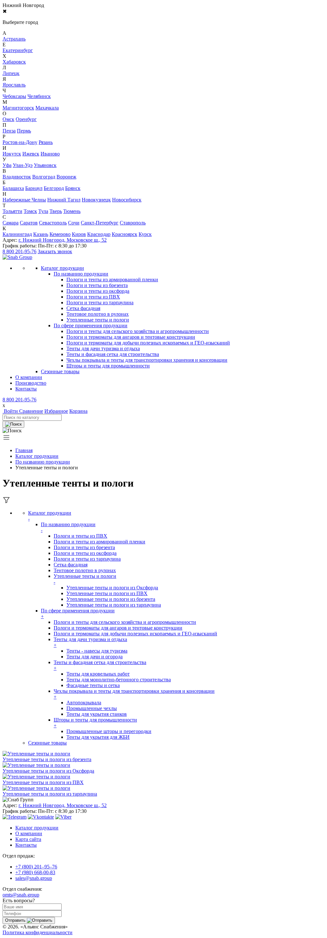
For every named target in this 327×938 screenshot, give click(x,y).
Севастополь (53, 222)
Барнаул (33, 188)
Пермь (24, 130)
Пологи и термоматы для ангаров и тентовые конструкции (130, 337)
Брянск (72, 188)
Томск (30, 211)
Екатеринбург (18, 50)
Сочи (74, 222)
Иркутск (12, 153)
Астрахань (14, 39)
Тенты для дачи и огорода (94, 656)
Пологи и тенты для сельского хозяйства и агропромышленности (137, 331)
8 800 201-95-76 (19, 251)
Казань (40, 234)
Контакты (26, 388)
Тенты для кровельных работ (98, 674)
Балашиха (13, 188)
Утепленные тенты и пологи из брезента (110, 599)
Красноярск (124, 234)
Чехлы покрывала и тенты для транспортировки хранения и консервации (146, 360)
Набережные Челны (24, 199)
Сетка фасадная (83, 308)
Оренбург (26, 119)
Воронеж (66, 176)
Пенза (9, 130)
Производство (30, 383)
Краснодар (98, 234)
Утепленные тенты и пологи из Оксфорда (112, 587)
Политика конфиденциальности (37, 932)
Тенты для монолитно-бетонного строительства (118, 679)
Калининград (17, 234)
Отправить (16, 920)
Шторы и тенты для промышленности (108, 365)
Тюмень (71, 211)
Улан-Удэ (23, 165)
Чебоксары (14, 96)
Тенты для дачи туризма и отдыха (103, 348)
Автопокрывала (83, 702)
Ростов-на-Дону (20, 142)
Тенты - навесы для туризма (96, 651)
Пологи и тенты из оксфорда (97, 291)
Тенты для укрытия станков (96, 714)
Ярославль (14, 84)
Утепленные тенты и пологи (97, 319)
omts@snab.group (21, 894)
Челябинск (39, 96)
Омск (8, 119)
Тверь (55, 211)
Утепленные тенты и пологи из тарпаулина (113, 605)
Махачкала (47, 107)
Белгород (54, 188)
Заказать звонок (55, 251)
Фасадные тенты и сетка (93, 685)
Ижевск (30, 153)
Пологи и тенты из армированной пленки (112, 279)
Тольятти (12, 211)
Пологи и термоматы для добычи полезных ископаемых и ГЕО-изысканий (148, 342)
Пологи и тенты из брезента (97, 285)
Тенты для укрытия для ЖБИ (98, 737)
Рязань (46, 142)
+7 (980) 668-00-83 (35, 872)
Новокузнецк (96, 199)
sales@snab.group (33, 878)
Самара (11, 222)
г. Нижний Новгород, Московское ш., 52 (63, 240)
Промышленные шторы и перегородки (108, 731)
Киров (79, 234)
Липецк (11, 73)
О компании (28, 377)
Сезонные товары (47, 742)
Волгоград (43, 176)
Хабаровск (14, 61)
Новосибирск (126, 199)
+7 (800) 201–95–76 (36, 866)
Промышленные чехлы (91, 708)
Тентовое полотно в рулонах (97, 314)
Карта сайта (28, 839)
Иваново (50, 153)
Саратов (29, 222)
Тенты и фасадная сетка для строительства (112, 354)
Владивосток (17, 176)
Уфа (7, 165)
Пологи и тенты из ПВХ (93, 296)
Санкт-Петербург (99, 222)
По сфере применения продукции (90, 325)
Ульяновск (45, 165)
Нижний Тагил (63, 199)
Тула (43, 211)
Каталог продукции (36, 456)
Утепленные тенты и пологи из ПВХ (107, 593)
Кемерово (60, 234)
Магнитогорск (18, 107)
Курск (145, 234)
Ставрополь (133, 222)
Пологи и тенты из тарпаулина (99, 302)
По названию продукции (81, 273)
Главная (24, 450)
